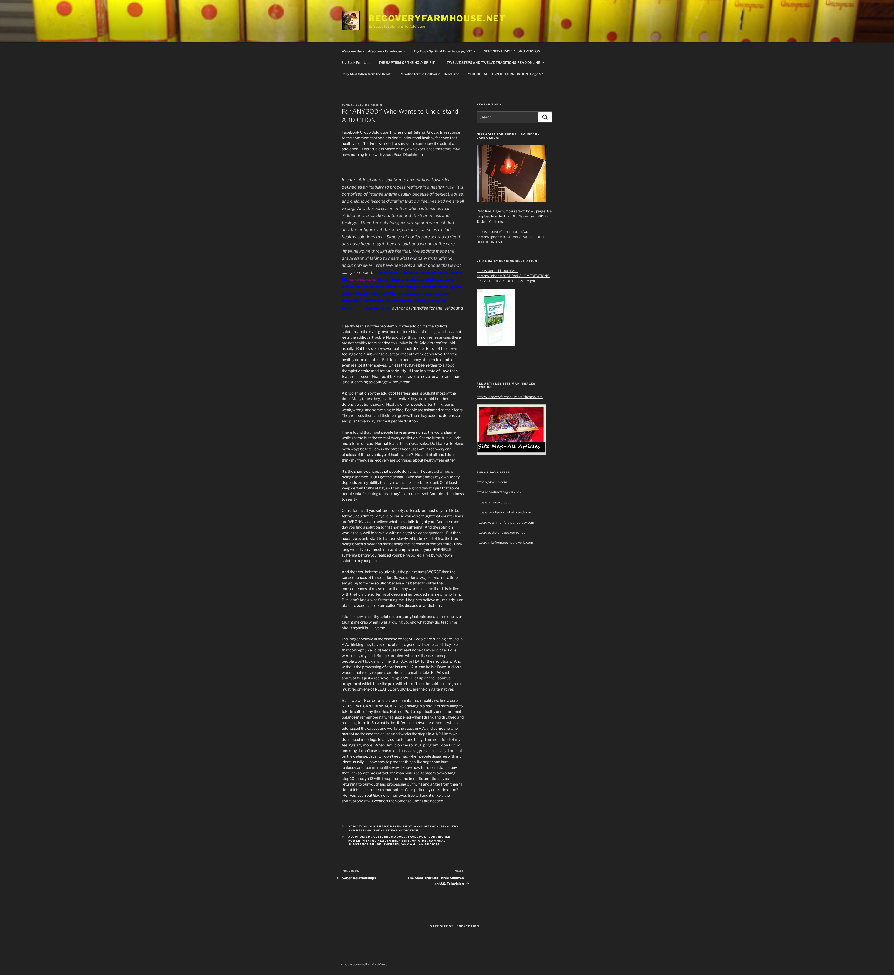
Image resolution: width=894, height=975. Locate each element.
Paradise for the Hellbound (437, 308)
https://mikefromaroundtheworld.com (505, 542)
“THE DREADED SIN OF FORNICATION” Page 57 (505, 74)
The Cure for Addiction (396, 830)
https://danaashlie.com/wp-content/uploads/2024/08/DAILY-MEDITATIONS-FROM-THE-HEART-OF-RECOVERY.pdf (513, 276)
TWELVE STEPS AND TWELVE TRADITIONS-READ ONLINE (493, 62)
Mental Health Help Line (386, 840)
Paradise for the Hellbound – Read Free (429, 74)
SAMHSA (436, 840)
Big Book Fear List (355, 62)
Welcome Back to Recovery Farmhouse (371, 51)
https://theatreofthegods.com (499, 492)
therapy (391, 844)
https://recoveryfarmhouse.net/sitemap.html (510, 397)
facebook (417, 836)
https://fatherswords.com (496, 502)
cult (377, 836)
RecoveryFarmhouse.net (437, 18)
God (432, 836)
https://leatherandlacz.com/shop (501, 532)
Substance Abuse (365, 844)
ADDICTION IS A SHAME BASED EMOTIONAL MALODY (393, 826)
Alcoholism (359, 836)
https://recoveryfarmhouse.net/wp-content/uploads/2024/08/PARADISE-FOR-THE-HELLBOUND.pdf (513, 236)
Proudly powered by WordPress (363, 964)
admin (376, 104)
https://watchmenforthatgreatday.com (505, 522)
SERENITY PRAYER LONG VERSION (512, 51)
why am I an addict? (420, 844)
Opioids (419, 840)
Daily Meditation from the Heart (366, 74)
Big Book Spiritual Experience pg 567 (443, 51)
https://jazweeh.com (492, 482)
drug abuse (395, 836)
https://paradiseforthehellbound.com (504, 512)
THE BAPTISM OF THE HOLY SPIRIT (407, 62)
